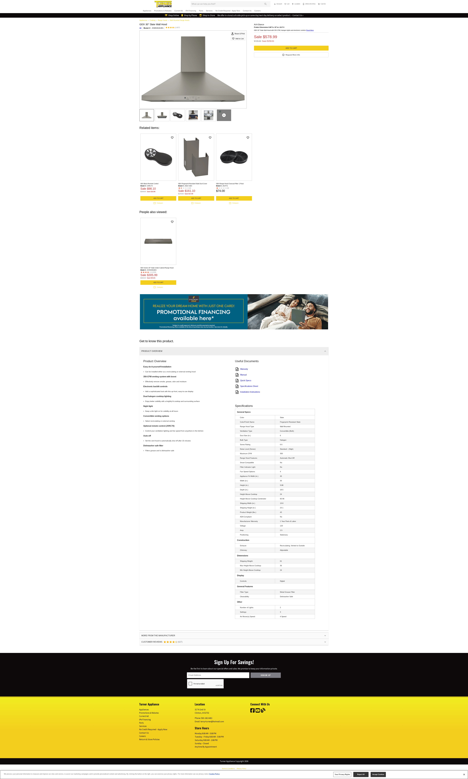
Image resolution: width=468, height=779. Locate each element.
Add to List (239, 39)
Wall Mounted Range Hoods (179, 20)
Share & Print (239, 34)
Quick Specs (245, 380)
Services (209, 11)
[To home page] (163, 4)
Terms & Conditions (228, 768)
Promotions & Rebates (162, 11)
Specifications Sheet (249, 386)
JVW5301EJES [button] (157, 28)
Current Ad (178, 11)
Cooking (152, 20)
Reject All (361, 774)
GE (140, 28)
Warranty (244, 369)
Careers (257, 11)
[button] (274, 4)
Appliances (147, 11)
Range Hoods (162, 20)
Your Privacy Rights (342, 774)
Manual (243, 375)
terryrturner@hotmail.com (212, 721)
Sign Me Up (266, 675)
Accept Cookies (378, 774)
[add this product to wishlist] (172, 138)
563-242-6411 (206, 718)
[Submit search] (265, 4)
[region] (234, 774)
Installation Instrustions (250, 392)
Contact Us (247, 11)
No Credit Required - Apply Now (227, 11)
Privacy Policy (241, 768)
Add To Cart (291, 48)
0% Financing (191, 11)
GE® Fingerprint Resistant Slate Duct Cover (192, 184)
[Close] (464, 774)
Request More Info (293, 55)
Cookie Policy (214, 774)
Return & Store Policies (149, 739)
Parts (201, 11)
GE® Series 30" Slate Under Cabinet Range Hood (157, 268)
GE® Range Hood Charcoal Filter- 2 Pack (230, 184)
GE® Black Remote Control (149, 184)
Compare (160, 203)
